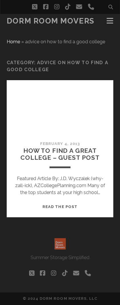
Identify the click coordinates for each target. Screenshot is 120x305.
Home (13, 41)
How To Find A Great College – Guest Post (60, 154)
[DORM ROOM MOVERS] (60, 247)
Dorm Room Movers (50, 21)
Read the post (60, 206)
